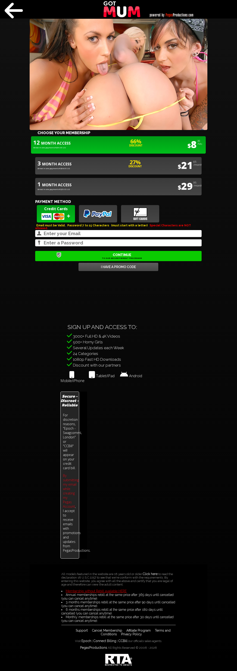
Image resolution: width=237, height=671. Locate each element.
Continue (122, 256)
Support (82, 630)
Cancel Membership (107, 630)
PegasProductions (93, 647)
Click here (150, 574)
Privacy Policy (131, 634)
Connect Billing (104, 641)
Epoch (86, 641)
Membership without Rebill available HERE (96, 591)
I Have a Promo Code (118, 267)
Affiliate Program (138, 630)
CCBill (123, 641)
